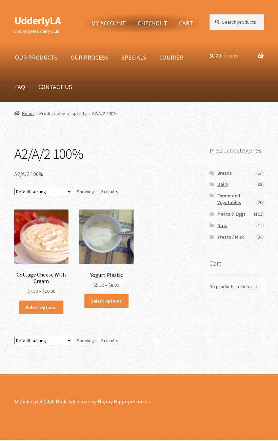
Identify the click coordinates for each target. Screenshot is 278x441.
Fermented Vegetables (229, 199)
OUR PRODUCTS (36, 57)
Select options (41, 307)
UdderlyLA (37, 20)
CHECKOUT (152, 23)
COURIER (171, 57)
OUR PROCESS (89, 57)
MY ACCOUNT (108, 23)
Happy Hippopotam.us (124, 401)
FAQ (20, 87)
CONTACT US (55, 87)
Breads (224, 173)
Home (28, 113)
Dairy (223, 184)
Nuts (222, 225)
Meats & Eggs (231, 214)
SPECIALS (133, 57)
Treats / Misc (230, 237)
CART (186, 23)
